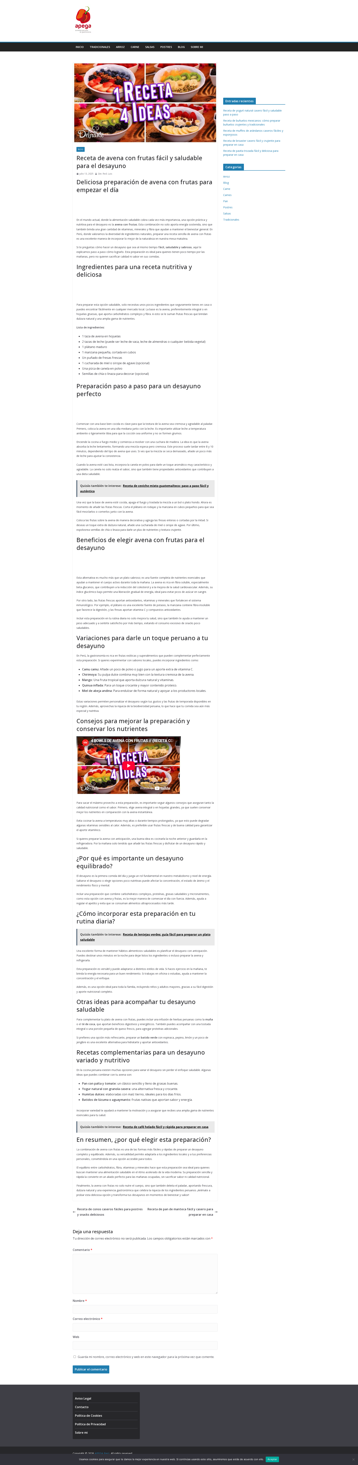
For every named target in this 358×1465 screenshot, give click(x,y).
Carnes (227, 195)
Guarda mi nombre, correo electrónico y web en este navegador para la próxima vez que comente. (146, 1357)
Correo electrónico (88, 1319)
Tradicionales (100, 47)
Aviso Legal (83, 1398)
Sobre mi (197, 47)
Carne (135, 47)
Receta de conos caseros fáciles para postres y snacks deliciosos (110, 1212)
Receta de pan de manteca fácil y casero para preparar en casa (180, 1212)
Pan (225, 201)
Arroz (120, 47)
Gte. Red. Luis (105, 173)
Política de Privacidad (90, 1424)
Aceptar (272, 1459)
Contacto (82, 1407)
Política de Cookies (88, 1416)
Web (76, 1337)
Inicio (80, 47)
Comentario (82, 1250)
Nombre (80, 1301)
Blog (181, 47)
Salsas (149, 47)
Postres (166, 47)
